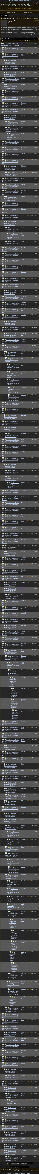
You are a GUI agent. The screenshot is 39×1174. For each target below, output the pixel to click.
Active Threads (26, 8)
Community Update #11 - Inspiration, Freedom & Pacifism (10, 44)
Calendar (17, 8)
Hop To (7, 1163)
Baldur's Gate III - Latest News (21, 4)
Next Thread (28, 12)
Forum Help (25, 1170)
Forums (14, 2)
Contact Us (17, 1170)
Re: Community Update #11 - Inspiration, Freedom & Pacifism (10, 50)
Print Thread (4, 15)
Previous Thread (11, 12)
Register (28, 2)
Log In (36, 2)
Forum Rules (4, 1169)
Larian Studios (5, 2)
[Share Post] (32, 18)
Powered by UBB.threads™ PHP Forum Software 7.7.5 (19, 1173)
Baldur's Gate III (5, 4)
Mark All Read (13, 1169)
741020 (36, 18)
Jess (19, 18)
